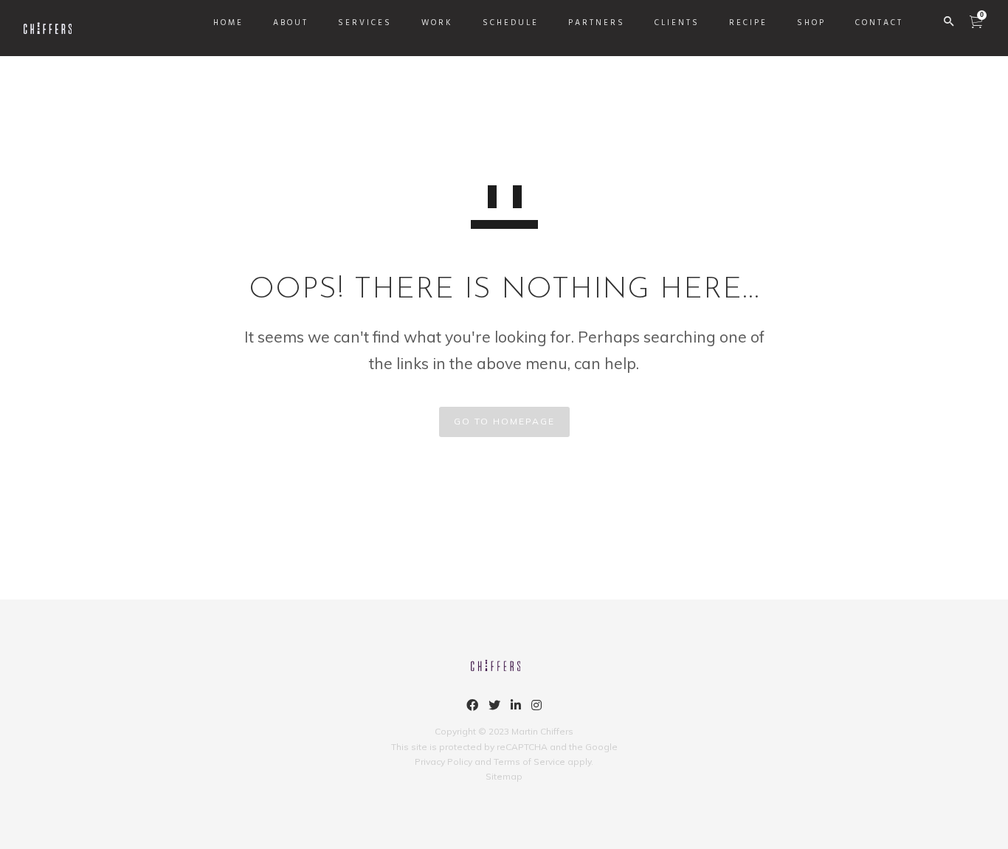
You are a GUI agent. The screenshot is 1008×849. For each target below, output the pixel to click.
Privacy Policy (443, 761)
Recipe (748, 23)
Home (228, 23)
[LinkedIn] (515, 707)
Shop (811, 23)
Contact (879, 23)
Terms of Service (529, 761)
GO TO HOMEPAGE (504, 421)
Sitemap (504, 776)
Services (365, 23)
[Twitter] (494, 707)
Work (437, 23)
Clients (677, 23)
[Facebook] (472, 707)
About (290, 23)
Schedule (511, 23)
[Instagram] (536, 707)
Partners (596, 23)
